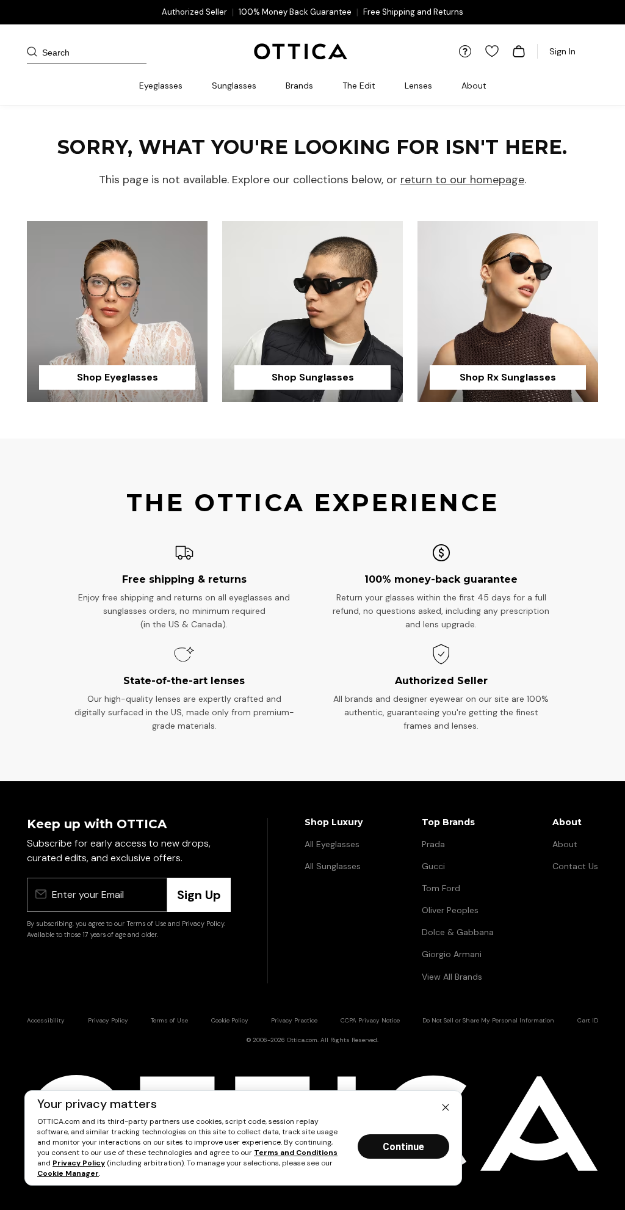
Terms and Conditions (296, 1152)
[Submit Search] (36, 51)
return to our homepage (462, 179)
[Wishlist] (492, 51)
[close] (445, 1107)
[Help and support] (465, 51)
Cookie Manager (68, 1173)
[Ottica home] (300, 51)
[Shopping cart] (519, 51)
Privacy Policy (78, 1163)
